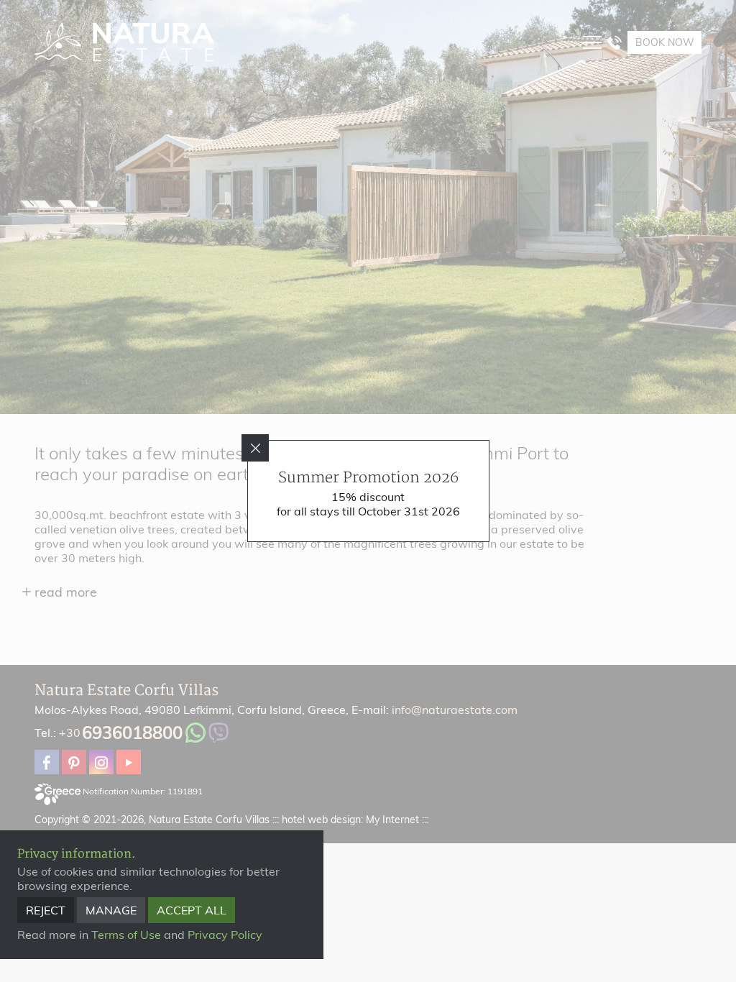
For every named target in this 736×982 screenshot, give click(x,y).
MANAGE (111, 910)
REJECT (45, 910)
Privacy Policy (225, 934)
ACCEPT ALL (191, 910)
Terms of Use (126, 934)
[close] (255, 448)
